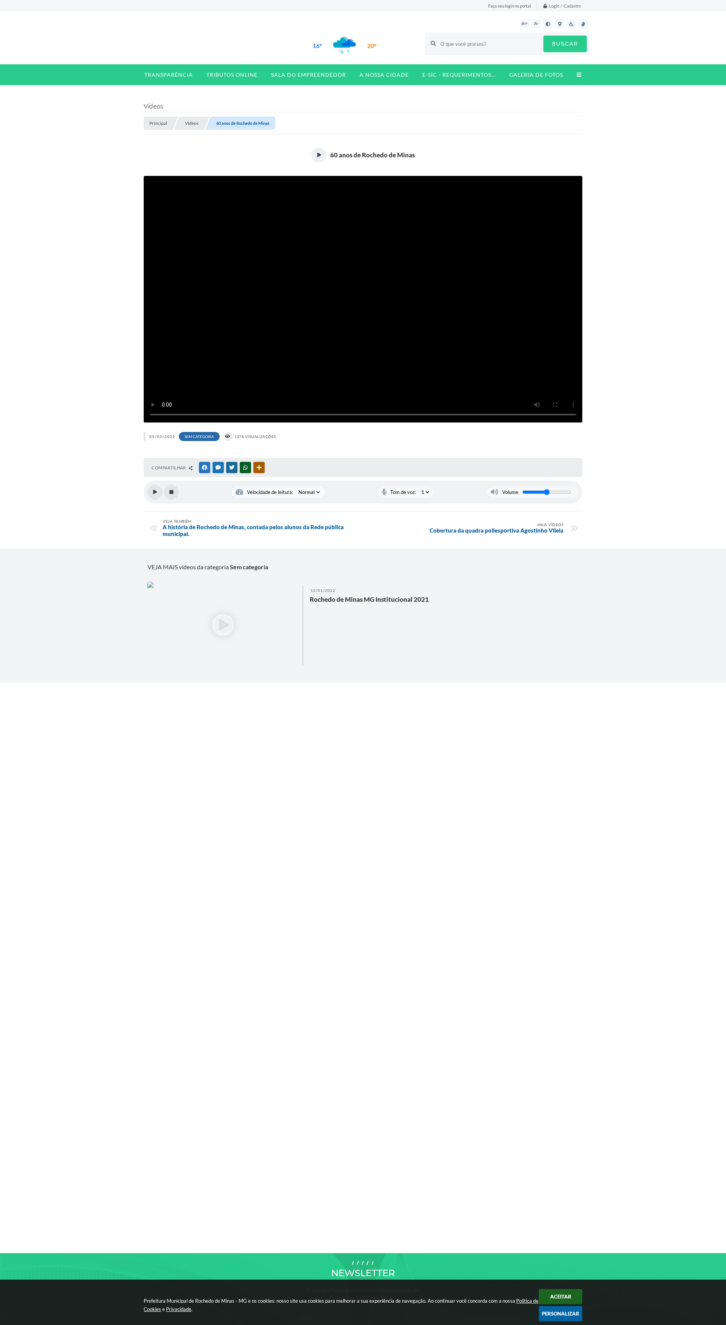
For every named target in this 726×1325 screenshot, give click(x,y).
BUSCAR (565, 44)
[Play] (155, 492)
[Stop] (171, 492)
